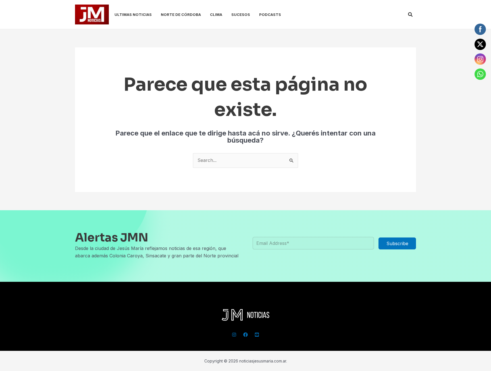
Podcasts (270, 14)
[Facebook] (245, 334)
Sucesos (240, 14)
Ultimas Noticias (133, 14)
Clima (216, 14)
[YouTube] (257, 334)
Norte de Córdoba (181, 14)
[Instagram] (234, 334)
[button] (410, 14)
